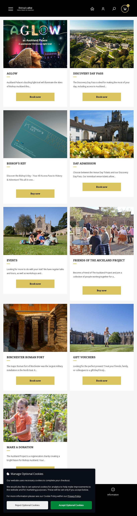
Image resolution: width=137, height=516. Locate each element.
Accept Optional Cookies (71, 505)
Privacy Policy (74, 496)
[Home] (92, 9)
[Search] (114, 9)
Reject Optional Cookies (27, 505)
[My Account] (103, 9)
